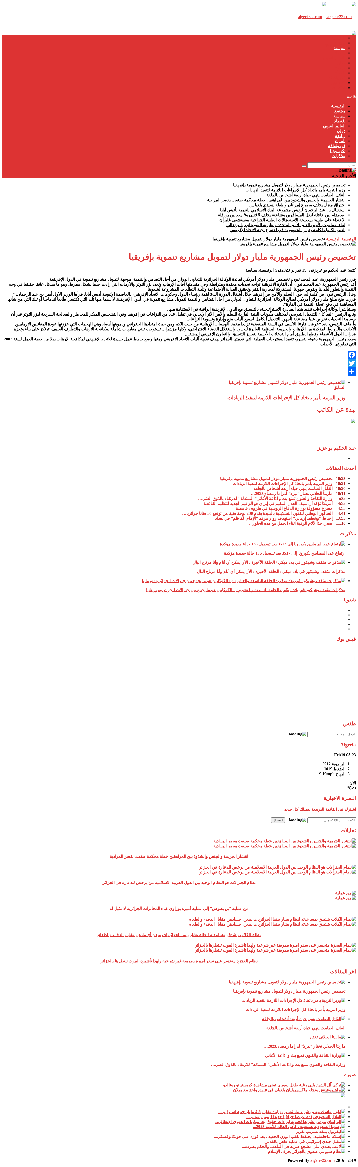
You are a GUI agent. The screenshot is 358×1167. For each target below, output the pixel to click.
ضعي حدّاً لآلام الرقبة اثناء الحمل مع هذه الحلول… (290, 523)
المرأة (340, 72)
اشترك (278, 820)
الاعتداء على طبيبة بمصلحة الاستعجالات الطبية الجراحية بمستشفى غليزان (282, 220)
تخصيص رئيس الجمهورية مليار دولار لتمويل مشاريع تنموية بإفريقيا (289, 185)
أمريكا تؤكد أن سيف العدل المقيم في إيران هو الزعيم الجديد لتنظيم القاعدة (268, 503)
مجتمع (339, 43)
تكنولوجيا (337, 82)
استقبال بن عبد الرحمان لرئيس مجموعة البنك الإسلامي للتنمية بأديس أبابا (282, 210)
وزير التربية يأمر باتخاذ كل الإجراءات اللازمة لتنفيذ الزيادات (295, 190)
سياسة (339, 48)
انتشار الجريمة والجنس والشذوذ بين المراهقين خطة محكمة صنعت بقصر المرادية (276, 200)
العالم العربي (334, 58)
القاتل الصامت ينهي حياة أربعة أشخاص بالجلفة (305, 195)
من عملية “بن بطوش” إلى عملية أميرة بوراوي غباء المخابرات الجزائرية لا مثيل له (179, 908)
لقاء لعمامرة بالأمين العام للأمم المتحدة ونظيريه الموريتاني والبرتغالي (285, 225)
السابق (339, 387)
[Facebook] (179, 355)
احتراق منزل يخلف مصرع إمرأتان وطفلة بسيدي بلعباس (297, 205)
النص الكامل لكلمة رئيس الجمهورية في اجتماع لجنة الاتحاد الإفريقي (287, 230)
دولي (341, 62)
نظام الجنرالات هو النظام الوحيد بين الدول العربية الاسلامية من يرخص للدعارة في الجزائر (179, 882)
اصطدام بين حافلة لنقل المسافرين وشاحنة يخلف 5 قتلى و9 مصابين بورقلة (281, 215)
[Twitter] (179, 363)
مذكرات (338, 87)
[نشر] (179, 371)
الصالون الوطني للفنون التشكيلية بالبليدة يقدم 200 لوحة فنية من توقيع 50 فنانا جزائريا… (257, 513)
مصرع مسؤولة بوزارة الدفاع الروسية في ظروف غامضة (284, 508)
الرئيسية (338, 38)
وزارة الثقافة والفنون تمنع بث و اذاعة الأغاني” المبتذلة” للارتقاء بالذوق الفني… (265, 498)
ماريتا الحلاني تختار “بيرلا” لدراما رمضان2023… (292, 493)
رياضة (340, 67)
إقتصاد (339, 53)
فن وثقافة (336, 77)
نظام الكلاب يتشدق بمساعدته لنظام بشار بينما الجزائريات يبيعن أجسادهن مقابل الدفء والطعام (179, 934)
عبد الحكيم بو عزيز (330, 270)
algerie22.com (322, 1160)
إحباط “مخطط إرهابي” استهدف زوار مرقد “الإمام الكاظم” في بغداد (274, 518)
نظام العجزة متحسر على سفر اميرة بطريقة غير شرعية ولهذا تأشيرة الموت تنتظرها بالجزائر (179, 961)
